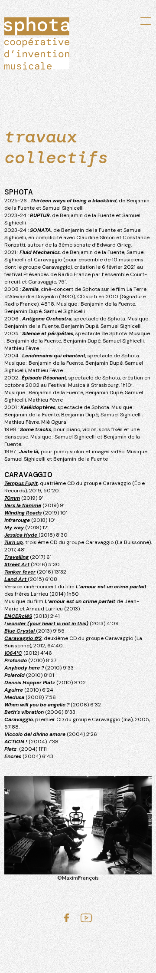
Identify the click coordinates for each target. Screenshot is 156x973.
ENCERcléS (18, 616)
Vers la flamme (22, 505)
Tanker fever (20, 571)
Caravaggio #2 (23, 638)
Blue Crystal (20, 630)
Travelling (16, 557)
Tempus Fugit (21, 483)
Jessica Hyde (21, 534)
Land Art (16, 579)
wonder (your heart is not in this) (47, 623)
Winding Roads (23, 512)
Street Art (16, 564)
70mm (12, 498)
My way (14, 527)
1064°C (13, 653)
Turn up (13, 542)
